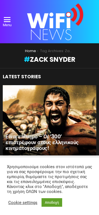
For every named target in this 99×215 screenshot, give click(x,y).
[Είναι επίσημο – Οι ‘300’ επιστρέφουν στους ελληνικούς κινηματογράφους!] (49, 120)
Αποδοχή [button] (52, 202)
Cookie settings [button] (22, 202)
